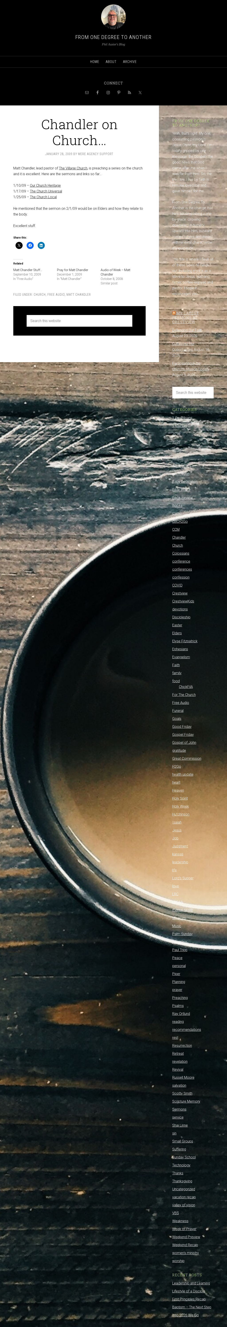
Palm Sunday (182, 934)
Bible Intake (181, 490)
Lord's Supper (183, 878)
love (175, 886)
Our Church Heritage (45, 185)
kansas (177, 854)
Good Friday (182, 727)
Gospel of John (184, 742)
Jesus (177, 830)
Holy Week (180, 806)
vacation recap (184, 1197)
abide (176, 450)
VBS (175, 1213)
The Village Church (73, 168)
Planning (178, 982)
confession (181, 577)
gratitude (179, 750)
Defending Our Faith (187, 330)
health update (182, 774)
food (176, 681)
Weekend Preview (186, 1237)
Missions (179, 918)
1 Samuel (179, 426)
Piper (176, 974)
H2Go (176, 766)
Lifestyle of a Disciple (188, 1291)
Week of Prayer (184, 1229)
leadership (180, 862)
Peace (177, 958)
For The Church (184, 695)
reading (178, 1022)
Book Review (182, 497)
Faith (176, 665)
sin (174, 1133)
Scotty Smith (182, 1093)
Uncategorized (183, 1189)
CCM (176, 529)
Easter (177, 625)
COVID (177, 585)
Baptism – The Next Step (191, 1307)
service (178, 1117)
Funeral (178, 711)
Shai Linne (180, 1125)
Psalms (178, 1006)
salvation (179, 1085)
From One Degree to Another (113, 37)
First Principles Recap (189, 1299)
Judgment (180, 846)
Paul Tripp (179, 950)
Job (175, 838)
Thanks (177, 1173)
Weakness (180, 1221)
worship (178, 1261)
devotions (180, 609)
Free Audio (56, 294)
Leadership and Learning (191, 1283)
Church (40, 294)
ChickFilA (186, 687)
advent (177, 458)
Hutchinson (180, 814)
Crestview (180, 593)
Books (177, 505)
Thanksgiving (182, 1181)
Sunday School (184, 1157)
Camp (177, 513)
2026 (176, 442)
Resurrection (182, 1045)
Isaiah (177, 822)
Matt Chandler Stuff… (27, 270)
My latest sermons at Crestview (185, 317)
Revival (177, 1069)
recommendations (186, 1030)
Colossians (180, 553)
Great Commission (186, 758)
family (177, 673)
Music (176, 926)
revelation (180, 1061)
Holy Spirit (180, 798)
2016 (176, 434)
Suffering (179, 1149)
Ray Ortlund (181, 1014)
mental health (182, 910)
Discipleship (181, 617)
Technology (181, 1165)
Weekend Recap (185, 1245)
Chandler (179, 537)
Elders (177, 633)
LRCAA (177, 902)
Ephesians (180, 649)
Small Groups (182, 1141)
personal (179, 966)
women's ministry (185, 1253)
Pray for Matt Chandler (72, 270)
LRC (175, 894)
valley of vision (183, 1205)
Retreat (178, 1053)
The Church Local (43, 197)
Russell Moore (183, 1077)
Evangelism (181, 657)
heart (176, 782)
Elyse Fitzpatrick (185, 641)
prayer (177, 990)
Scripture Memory (186, 1101)
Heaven (178, 790)
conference (181, 561)
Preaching (180, 998)
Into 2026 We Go (185, 1315)
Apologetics (181, 466)
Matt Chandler (79, 294)
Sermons (179, 1109)
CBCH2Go (180, 521)
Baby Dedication (185, 482)
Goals (176, 719)
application (180, 474)
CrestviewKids (183, 601)
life (174, 870)
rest (175, 1038)
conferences (182, 569)
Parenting (179, 942)
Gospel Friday (183, 734)
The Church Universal (46, 191)
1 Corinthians (182, 418)
